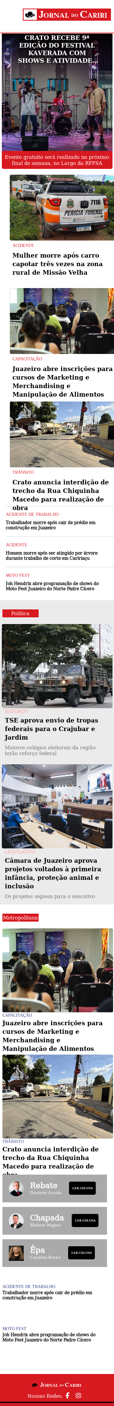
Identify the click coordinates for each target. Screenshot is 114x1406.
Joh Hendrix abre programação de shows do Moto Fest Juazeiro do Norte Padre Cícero (52, 585)
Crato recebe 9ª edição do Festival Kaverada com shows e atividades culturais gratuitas (57, 49)
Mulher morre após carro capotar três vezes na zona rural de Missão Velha (57, 263)
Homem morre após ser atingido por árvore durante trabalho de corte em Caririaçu (52, 555)
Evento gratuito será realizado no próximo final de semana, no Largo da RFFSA (57, 160)
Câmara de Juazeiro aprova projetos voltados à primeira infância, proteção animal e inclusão (53, 877)
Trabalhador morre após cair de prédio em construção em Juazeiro (50, 524)
